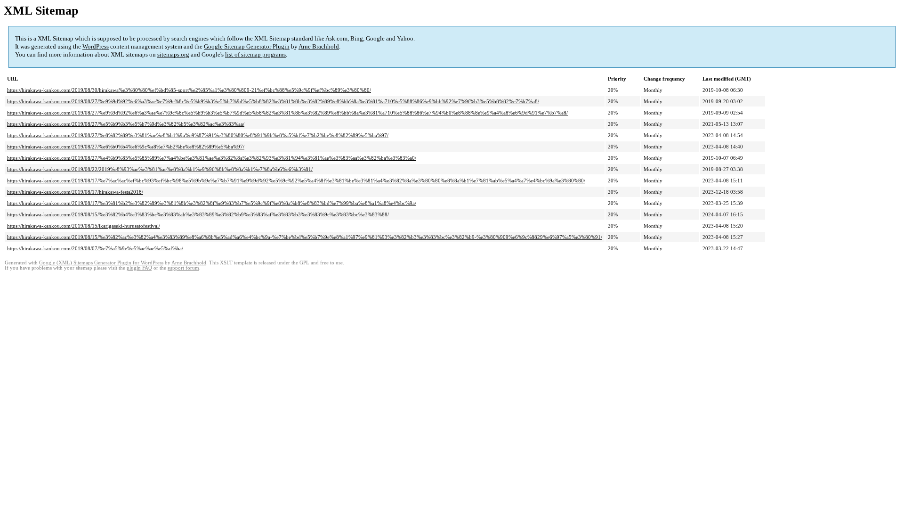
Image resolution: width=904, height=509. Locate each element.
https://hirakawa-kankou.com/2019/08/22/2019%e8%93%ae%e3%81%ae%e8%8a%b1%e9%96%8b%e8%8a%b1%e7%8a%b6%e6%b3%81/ (160, 169)
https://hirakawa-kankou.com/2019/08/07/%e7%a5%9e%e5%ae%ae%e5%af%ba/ (95, 248)
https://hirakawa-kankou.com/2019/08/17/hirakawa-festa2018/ (75, 192)
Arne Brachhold (319, 46)
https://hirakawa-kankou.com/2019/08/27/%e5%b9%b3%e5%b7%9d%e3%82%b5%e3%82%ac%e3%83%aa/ (125, 124)
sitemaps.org (173, 54)
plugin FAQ (139, 268)
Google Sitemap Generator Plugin (247, 46)
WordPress (95, 46)
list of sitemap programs (255, 54)
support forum (183, 268)
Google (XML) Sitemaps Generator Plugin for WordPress (101, 262)
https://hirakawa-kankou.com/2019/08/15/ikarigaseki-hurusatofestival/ (83, 226)
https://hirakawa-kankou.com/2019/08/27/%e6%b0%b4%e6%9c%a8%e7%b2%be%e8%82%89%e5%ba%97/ (125, 146)
